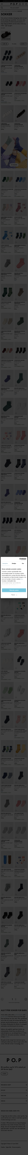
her (22, 579)
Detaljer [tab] (14, 563)
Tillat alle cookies (14, 590)
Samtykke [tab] (5, 563)
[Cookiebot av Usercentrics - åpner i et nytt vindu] (19, 559)
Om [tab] (23, 563)
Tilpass (13, 595)
